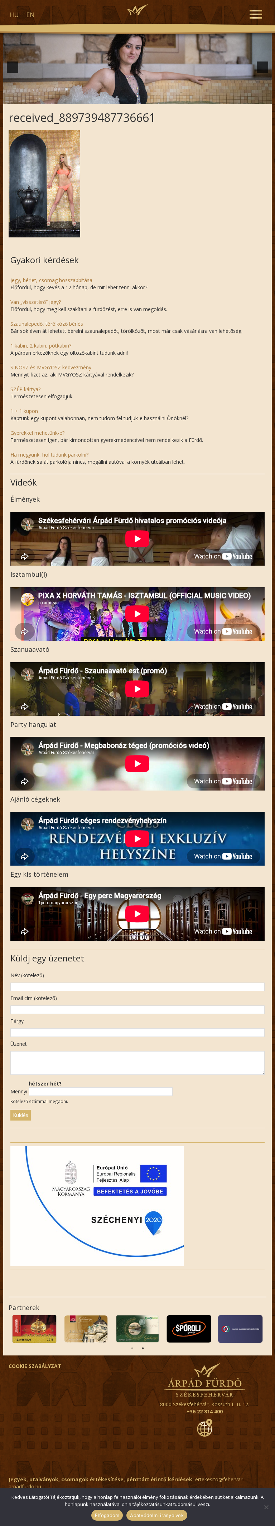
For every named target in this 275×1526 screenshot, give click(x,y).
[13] (167, 97)
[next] (262, 67)
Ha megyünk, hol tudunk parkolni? (49, 454)
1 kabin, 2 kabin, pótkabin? (40, 345)
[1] (77, 97)
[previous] (12, 67)
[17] (197, 97)
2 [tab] (142, 1348)
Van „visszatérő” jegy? (35, 302)
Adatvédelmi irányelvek (157, 1515)
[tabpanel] (189, 1329)
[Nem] (266, 1507)
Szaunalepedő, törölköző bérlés (46, 323)
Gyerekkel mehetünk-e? (37, 432)
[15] (182, 97)
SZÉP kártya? (25, 389)
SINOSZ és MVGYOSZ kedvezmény (50, 367)
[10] (145, 97)
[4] (99, 97)
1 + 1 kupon (24, 411)
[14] (175, 97)
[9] (137, 97)
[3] (92, 97)
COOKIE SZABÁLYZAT (35, 1366)
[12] (160, 97)
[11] (152, 97)
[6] (114, 97)
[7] (122, 97)
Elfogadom (107, 1515)
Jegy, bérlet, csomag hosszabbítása (51, 280)
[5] (107, 97)
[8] (129, 97)
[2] (84, 97)
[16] (190, 97)
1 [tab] (132, 1348)
